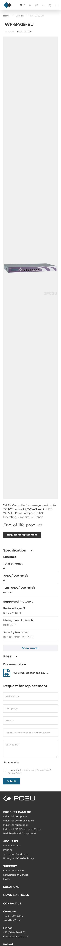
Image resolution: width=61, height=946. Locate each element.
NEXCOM (9, 31)
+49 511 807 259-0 (13, 915)
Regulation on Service (15, 874)
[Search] (30, 5)
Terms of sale (43, 770)
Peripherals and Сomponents (19, 833)
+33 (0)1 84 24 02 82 (14, 932)
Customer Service (13, 870)
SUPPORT (10, 866)
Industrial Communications (18, 820)
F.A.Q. (6, 879)
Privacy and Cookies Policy (18, 858)
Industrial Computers (15, 816)
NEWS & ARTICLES (16, 894)
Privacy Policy (15, 773)
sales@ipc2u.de (11, 920)
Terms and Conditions (15, 854)
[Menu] (56, 5)
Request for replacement (22, 534)
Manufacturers (11, 845)
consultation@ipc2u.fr (15, 936)
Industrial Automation (15, 824)
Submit (11, 781)
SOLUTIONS (11, 886)
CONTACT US (12, 903)
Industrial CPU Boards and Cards (22, 829)
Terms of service (28, 770)
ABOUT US (10, 841)
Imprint (7, 849)
